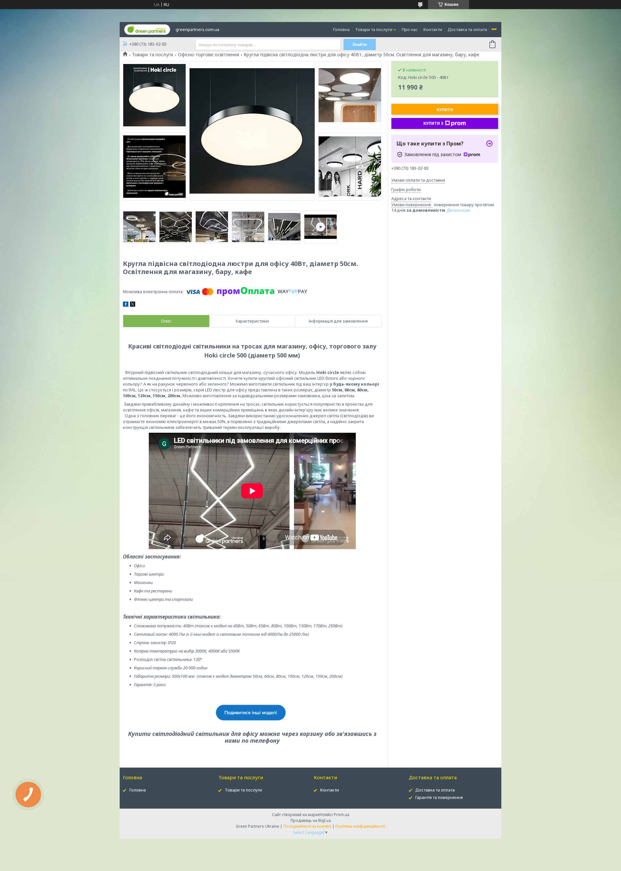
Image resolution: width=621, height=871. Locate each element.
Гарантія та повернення (439, 797)
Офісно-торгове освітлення (208, 55)
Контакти (432, 29)
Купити (445, 109)
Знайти (359, 44)
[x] (132, 305)
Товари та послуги (373, 29)
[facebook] (125, 305)
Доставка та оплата (467, 29)
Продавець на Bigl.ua (310, 820)
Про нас (410, 29)
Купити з (433, 123)
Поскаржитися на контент (307, 826)
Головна (341, 29)
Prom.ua (341, 814)
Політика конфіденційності (360, 826)
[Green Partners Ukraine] (147, 29)
